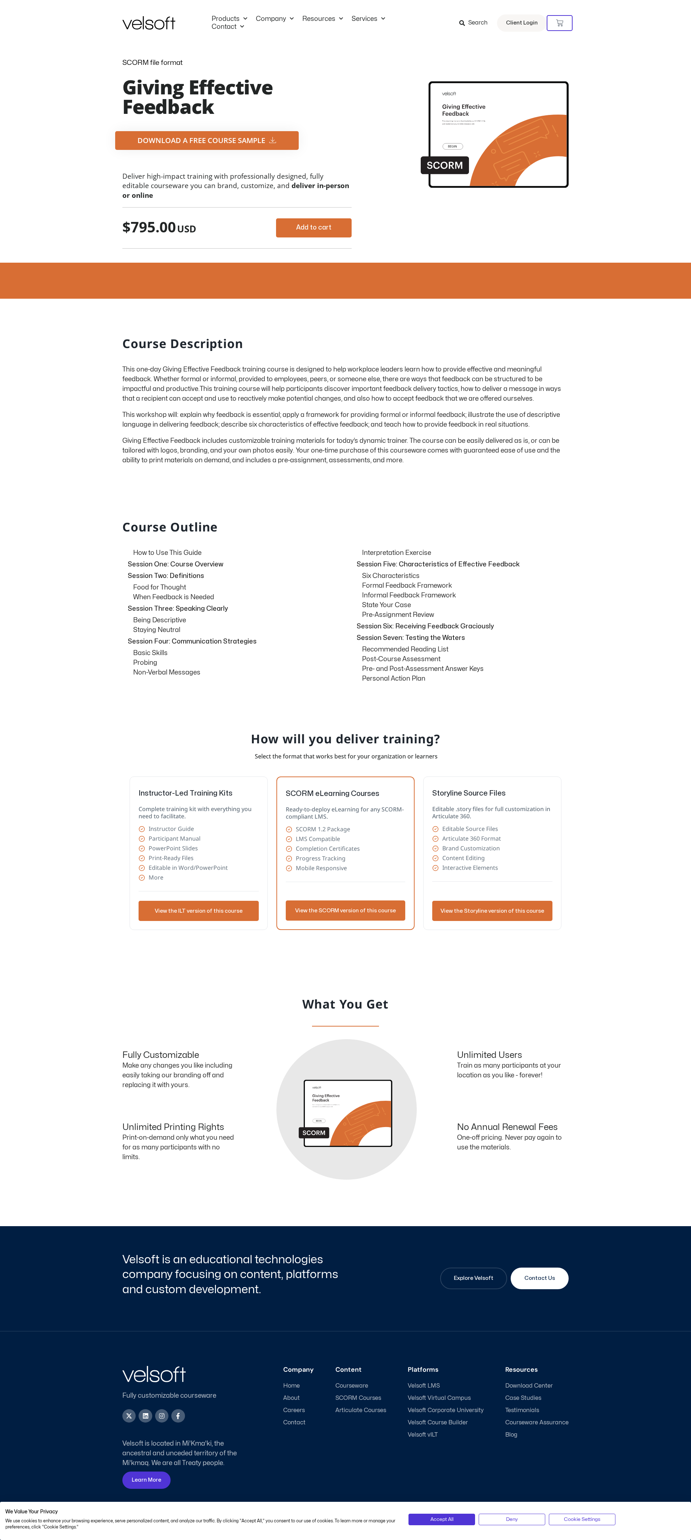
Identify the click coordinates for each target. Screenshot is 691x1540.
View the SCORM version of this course (345, 910)
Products (226, 19)
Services (365, 19)
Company (271, 19)
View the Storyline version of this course (492, 911)
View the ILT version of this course (199, 911)
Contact (224, 27)
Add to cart (313, 227)
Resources (318, 19)
